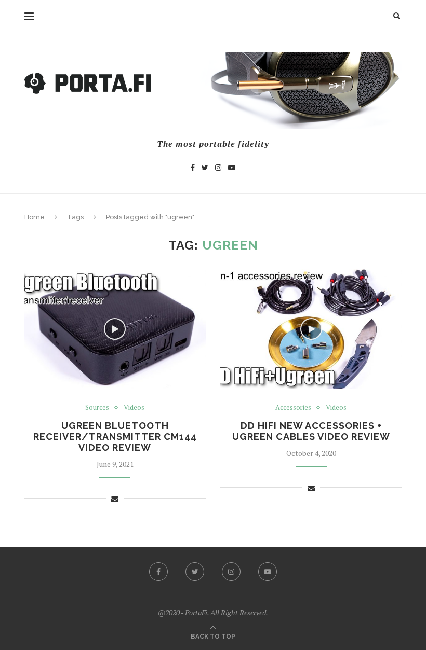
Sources (97, 408)
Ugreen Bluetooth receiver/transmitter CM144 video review (115, 436)
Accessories (293, 408)
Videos (134, 408)
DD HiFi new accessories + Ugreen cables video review (311, 431)
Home (34, 217)
